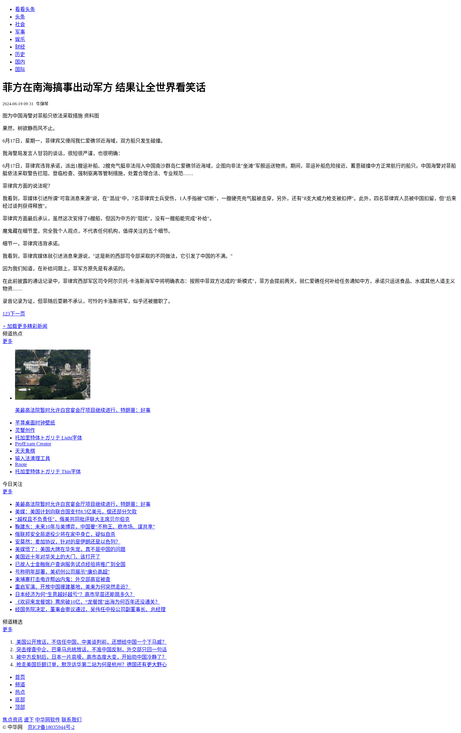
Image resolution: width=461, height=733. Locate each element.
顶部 (20, 707)
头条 (20, 16)
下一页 (17, 313)
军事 (20, 31)
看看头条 (25, 9)
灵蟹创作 (25, 430)
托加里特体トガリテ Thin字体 (48, 471)
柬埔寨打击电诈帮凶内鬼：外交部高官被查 (62, 579)
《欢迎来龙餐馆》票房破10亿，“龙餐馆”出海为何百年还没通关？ (87, 602)
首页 (20, 677)
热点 (20, 692)
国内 (20, 62)
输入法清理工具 (32, 458)
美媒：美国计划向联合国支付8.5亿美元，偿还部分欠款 (76, 511)
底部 (20, 699)
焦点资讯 (13, 719)
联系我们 (71, 719)
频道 (20, 684)
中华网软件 (47, 719)
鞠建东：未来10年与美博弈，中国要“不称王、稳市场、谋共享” (85, 526)
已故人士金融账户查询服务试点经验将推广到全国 (70, 564)
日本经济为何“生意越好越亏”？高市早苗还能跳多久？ (75, 594)
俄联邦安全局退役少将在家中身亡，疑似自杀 (65, 534)
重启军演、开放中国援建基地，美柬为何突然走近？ (72, 587)
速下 (29, 719)
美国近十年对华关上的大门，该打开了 (57, 556)
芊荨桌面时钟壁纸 (35, 422)
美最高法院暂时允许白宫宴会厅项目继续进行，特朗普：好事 (83, 410)
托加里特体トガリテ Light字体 (48, 437)
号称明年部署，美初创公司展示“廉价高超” (62, 571)
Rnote (21, 464)
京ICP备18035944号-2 (51, 727)
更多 (8, 341)
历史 (20, 54)
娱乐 (20, 39)
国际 (20, 69)
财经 (20, 46)
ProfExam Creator (33, 443)
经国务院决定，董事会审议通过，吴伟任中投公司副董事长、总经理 (90, 609)
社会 (20, 24)
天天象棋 (25, 451)
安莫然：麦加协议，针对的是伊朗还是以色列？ (67, 541)
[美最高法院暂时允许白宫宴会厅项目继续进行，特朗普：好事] (52, 398)
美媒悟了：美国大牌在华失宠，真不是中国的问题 (70, 549)
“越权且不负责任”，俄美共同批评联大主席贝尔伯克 (72, 519)
